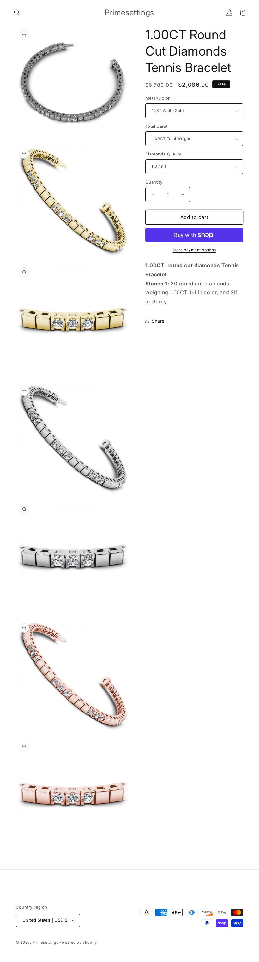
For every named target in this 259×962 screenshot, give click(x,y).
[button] (17, 13)
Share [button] (158, 321)
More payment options (194, 250)
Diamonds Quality (163, 153)
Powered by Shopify (78, 942)
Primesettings (45, 942)
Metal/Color (157, 98)
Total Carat (156, 126)
